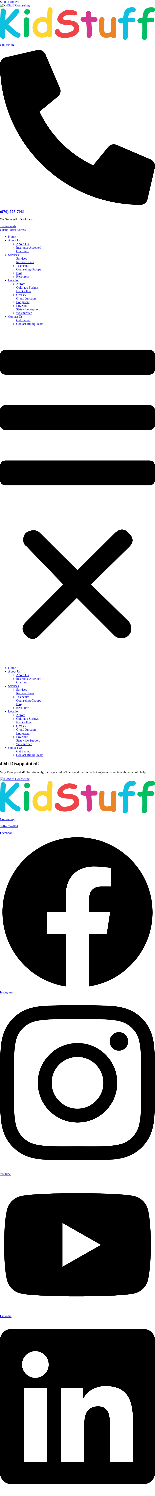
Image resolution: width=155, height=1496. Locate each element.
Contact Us (15, 316)
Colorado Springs (27, 287)
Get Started (23, 320)
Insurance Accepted (28, 247)
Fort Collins (23, 291)
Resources (22, 276)
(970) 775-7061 (12, 212)
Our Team (22, 251)
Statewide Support (28, 309)
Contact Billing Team (29, 324)
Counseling (7, 44)
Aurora (20, 284)
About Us (14, 240)
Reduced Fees (25, 262)
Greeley (21, 294)
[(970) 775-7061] (77, 203)
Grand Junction (26, 298)
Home (12, 236)
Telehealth (22, 265)
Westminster (24, 313)
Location (13, 280)
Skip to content (9, 1)
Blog (19, 273)
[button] (77, 496)
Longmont (22, 302)
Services (13, 255)
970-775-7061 (9, 826)
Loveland (22, 305)
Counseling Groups (28, 269)
